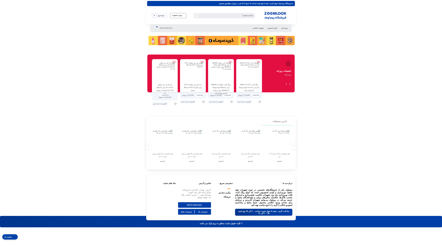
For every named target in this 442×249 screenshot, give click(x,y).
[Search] (196, 15)
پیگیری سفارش (224, 193)
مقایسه (255, 101)
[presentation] (289, 83)
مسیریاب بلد (203, 212)
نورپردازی (284, 28)
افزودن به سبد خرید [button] (244, 102)
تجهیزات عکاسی (258, 28)
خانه (228, 189)
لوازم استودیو (272, 28)
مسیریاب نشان (186, 212)
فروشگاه (227, 197)
